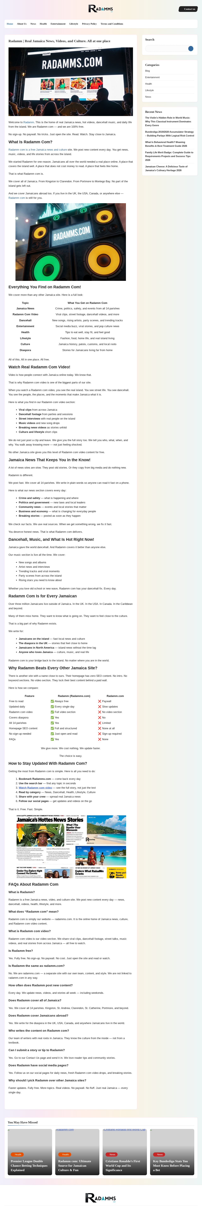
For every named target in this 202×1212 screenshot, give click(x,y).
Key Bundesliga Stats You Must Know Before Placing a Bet (171, 1165)
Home (10, 24)
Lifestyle (73, 24)
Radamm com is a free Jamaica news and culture (38, 149)
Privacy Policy (89, 24)
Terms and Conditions (112, 24)
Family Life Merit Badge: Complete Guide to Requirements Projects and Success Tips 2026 (169, 156)
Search (149, 39)
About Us (22, 24)
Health (43, 24)
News (33, 24)
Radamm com (17, 197)
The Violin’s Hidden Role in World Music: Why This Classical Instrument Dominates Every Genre (168, 121)
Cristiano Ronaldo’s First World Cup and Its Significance (123, 1165)
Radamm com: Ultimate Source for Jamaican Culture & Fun (74, 1165)
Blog (147, 70)
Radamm (28, 122)
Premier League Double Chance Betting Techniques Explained (29, 1165)
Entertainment (58, 24)
